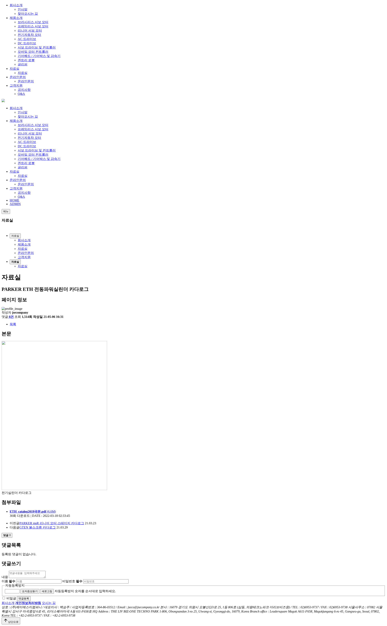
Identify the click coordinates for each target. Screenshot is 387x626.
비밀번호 (72, 581)
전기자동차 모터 (29, 34)
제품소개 (16, 18)
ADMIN (15, 204)
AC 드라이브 (27, 39)
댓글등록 (24, 598)
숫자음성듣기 (30, 591)
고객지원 (16, 85)
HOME (14, 200)
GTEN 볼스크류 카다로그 (37, 527)
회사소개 (16, 5)
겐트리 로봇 (26, 60)
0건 (11, 316)
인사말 (22, 9)
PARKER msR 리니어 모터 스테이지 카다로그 (51, 523)
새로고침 (47, 591)
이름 (8, 581)
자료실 (14, 68)
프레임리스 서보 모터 (33, 26)
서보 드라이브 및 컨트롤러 (37, 47)
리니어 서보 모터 (30, 30)
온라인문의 (18, 77)
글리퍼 (22, 64)
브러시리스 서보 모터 (33, 22)
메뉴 (5, 211)
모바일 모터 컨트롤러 (33, 51)
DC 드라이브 (27, 43)
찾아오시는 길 (28, 13)
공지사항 (24, 89)
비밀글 (11, 598)
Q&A (21, 93)
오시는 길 (49, 603)
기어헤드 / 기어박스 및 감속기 (39, 56)
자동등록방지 (15, 585)
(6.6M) (33, 511)
